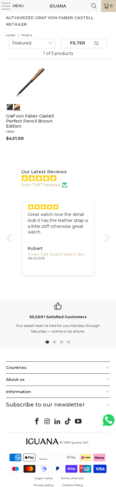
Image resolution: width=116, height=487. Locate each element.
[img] (61, 178)
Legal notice (44, 478)
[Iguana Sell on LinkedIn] (57, 422)
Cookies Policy (72, 485)
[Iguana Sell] (58, 6)
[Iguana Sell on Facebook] (37, 422)
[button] (10, 238)
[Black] (9, 106)
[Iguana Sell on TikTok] (68, 422)
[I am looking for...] (94, 6)
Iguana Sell (79, 442)
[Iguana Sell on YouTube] (78, 422)
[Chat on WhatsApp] (109, 423)
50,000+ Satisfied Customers (58, 317)
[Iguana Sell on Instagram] (47, 422)
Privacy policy (44, 485)
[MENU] (3, 6)
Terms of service (72, 478)
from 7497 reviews (40, 185)
